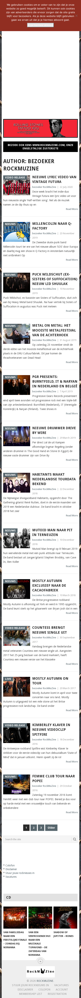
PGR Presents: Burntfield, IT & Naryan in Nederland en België (54, 381)
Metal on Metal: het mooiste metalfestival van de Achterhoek (54, 330)
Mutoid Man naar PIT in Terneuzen (52, 532)
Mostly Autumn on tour (50, 680)
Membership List (30, 993)
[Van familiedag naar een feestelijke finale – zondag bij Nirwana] (15, 918)
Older (51, 827)
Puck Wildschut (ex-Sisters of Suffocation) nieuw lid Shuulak (54, 279)
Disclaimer (25, 989)
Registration (57, 993)
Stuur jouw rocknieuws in (30, 985)
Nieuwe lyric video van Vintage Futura (54, 179)
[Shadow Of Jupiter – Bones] (65, 918)
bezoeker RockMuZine (44, 187)
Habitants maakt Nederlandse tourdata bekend (54, 479)
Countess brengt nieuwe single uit (49, 630)
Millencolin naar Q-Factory (52, 226)
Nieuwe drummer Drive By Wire (54, 430)
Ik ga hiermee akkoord (40, 25)
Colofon (44, 989)
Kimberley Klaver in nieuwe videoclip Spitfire (51, 729)
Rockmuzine (45, 980)
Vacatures (61, 985)
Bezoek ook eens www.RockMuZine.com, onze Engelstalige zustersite (40, 147)
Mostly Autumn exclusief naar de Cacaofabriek (49, 585)
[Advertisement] (40, 72)
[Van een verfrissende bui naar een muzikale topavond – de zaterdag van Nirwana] (40, 918)
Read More (72, 209)
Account (62, 989)
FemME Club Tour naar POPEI (53, 778)
